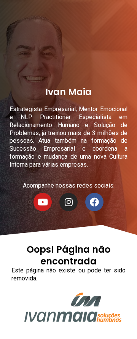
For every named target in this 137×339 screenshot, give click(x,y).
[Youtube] (42, 202)
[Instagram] (68, 202)
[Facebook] (94, 202)
